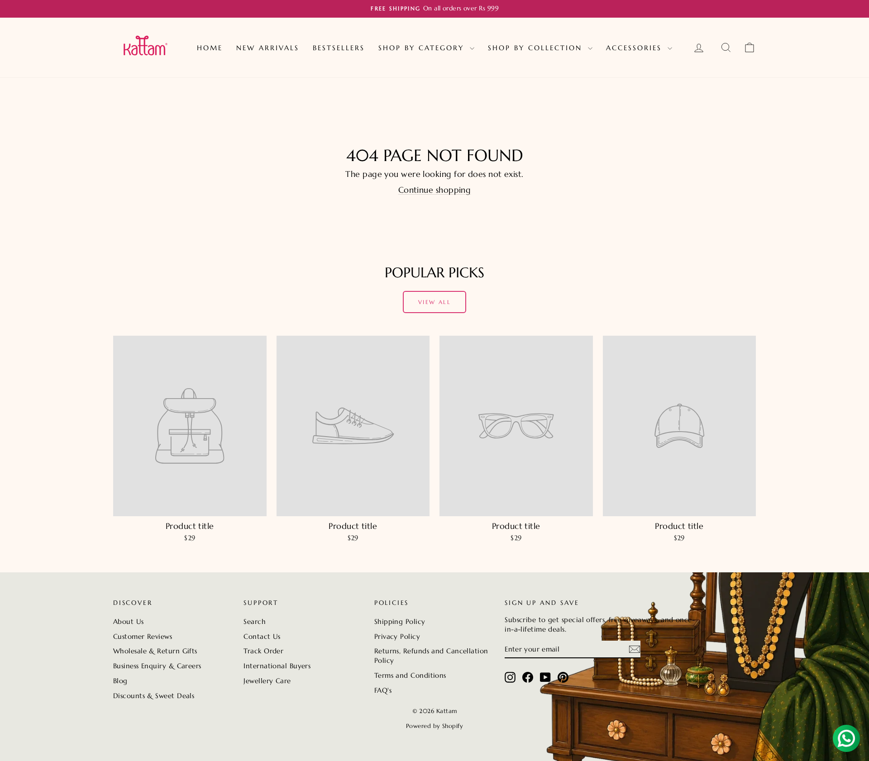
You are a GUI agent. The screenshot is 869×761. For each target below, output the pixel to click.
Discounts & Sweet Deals (153, 695)
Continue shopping (434, 190)
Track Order (263, 651)
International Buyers (277, 665)
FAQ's (383, 690)
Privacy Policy (397, 636)
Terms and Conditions (410, 675)
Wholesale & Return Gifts (155, 651)
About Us (128, 621)
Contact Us (262, 636)
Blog (120, 680)
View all (434, 302)
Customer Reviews (142, 636)
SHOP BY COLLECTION (537, 47)
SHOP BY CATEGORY (423, 47)
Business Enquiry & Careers (157, 665)
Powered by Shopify (434, 726)
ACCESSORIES (635, 47)
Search (255, 621)
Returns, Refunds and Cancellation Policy (431, 656)
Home (210, 47)
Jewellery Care (267, 680)
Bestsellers (339, 47)
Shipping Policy (399, 621)
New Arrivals (267, 47)
